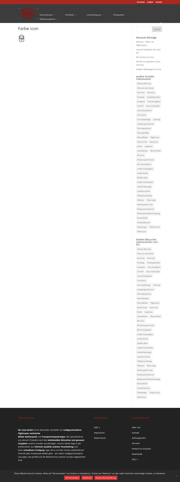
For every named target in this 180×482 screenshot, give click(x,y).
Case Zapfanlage (143, 119)
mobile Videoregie (144, 186)
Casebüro (141, 101)
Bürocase (151, 92)
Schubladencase (143, 222)
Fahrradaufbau (143, 133)
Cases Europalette (144, 110)
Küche (139, 146)
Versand (136, 443)
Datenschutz (100, 438)
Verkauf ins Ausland (141, 448)
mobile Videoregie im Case (148, 69)
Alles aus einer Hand (145, 88)
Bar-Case (141, 92)
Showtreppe (142, 227)
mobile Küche (142, 173)
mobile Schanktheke (145, 182)
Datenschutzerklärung (106, 478)
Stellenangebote (47, 19)
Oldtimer (140, 200)
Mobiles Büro (142, 177)
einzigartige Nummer (145, 124)
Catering (156, 119)
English (150, 2)
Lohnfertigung (94, 15)
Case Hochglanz (154, 101)
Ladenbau (149, 146)
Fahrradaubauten (144, 128)
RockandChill (142, 218)
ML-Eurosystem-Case (145, 160)
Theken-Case (154, 227)
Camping (140, 97)
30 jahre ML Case (144, 83)
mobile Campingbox (145, 169)
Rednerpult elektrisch (145, 209)
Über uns (136, 427)
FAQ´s (135, 459)
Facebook (141, 2)
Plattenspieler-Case (145, 204)
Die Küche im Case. (145, 57)
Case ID (140, 106)
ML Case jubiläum (144, 164)
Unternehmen (46, 15)
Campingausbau (153, 97)
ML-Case (140, 155)
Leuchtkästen (142, 151)
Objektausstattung (144, 195)
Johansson (154, 142)
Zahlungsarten (139, 438)
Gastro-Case (142, 142)
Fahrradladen (142, 137)
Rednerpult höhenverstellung (148, 213)
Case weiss (141, 115)
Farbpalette (118, 15)
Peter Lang (151, 200)
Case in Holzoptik (153, 106)
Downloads (137, 454)
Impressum (99, 432)
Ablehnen (87, 478)
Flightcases (155, 137)
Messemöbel (155, 151)
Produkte (69, 15)
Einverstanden (72, 478)
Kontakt (159, 2)
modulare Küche (143, 191)
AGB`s (97, 427)
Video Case (141, 231)
